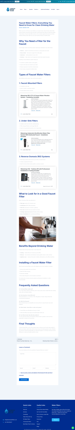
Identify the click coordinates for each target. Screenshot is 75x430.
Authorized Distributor (45, 9)
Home (21, 9)
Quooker (31, 9)
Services (36, 9)
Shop (25, 9)
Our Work (53, 9)
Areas (58, 9)
